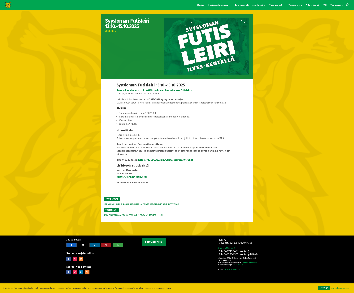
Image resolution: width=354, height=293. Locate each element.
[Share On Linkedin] (95, 245)
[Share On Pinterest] (106, 245)
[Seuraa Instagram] (75, 259)
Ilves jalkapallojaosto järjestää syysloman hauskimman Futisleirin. (155, 90)
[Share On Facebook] (71, 245)
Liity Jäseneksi (154, 242)
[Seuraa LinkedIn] (81, 272)
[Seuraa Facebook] (68, 259)
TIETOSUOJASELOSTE (233, 269)
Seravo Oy (238, 264)
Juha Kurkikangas (249, 262)
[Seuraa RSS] (81, 259)
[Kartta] (177, 265)
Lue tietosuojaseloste (341, 288)
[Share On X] (83, 245)
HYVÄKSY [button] (324, 288)
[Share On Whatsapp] (118, 245)
